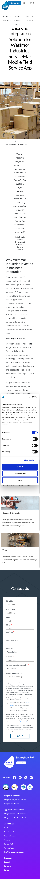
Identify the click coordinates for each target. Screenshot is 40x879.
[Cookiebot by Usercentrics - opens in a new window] (29, 397)
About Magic (9, 824)
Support (7, 862)
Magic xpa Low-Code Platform (15, 814)
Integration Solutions (11, 804)
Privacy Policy (24, 722)
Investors (7, 866)
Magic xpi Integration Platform (15, 800)
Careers (7, 840)
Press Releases (9, 836)
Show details (29, 460)
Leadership (8, 828)
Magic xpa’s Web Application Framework (19, 818)
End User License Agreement (14, 852)
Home (7, 142)
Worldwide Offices (11, 832)
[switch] (35, 439)
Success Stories (15, 142)
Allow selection (20, 473)
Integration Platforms (12, 796)
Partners (7, 870)
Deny (20, 480)
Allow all (20, 467)
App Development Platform (14, 810)
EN (34, 3)
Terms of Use (9, 848)
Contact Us (15, 3)
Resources (8, 858)
